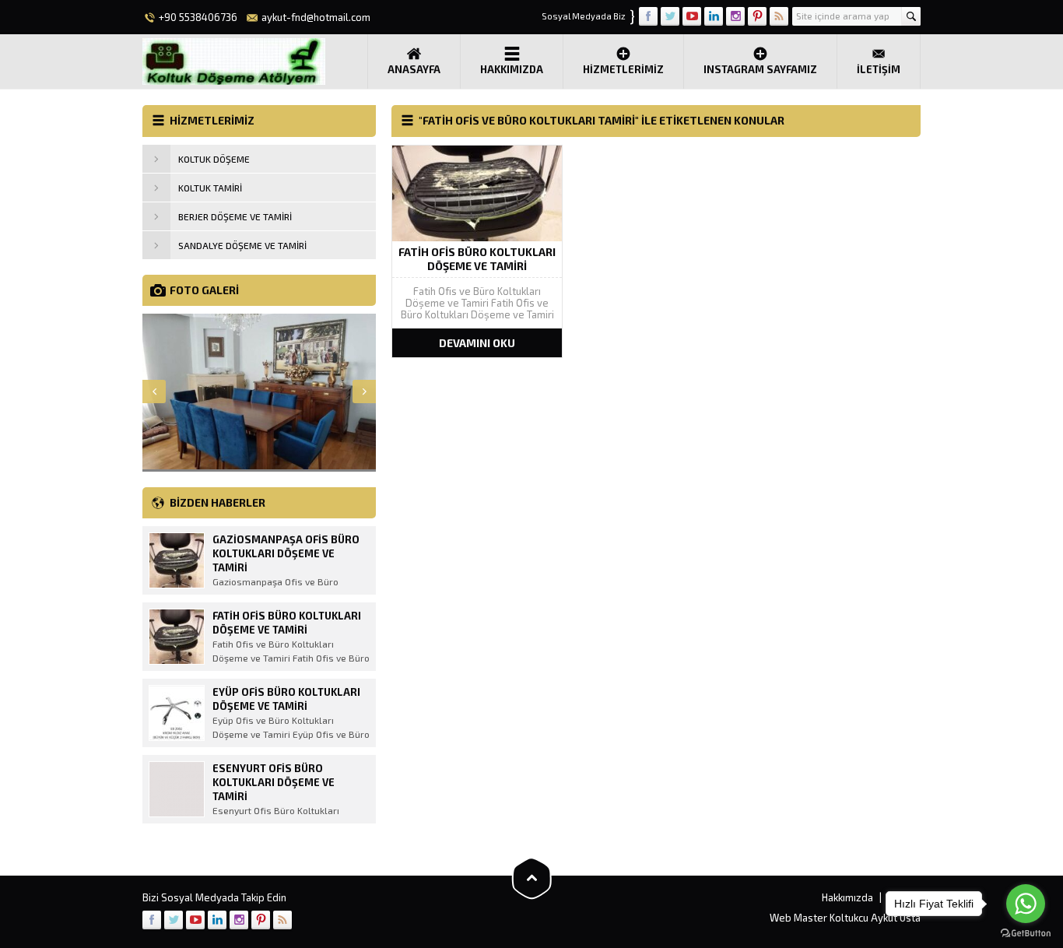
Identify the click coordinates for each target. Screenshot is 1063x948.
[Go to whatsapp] (1025, 903)
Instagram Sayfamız (760, 69)
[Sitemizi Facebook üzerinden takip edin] (648, 16)
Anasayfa (414, 69)
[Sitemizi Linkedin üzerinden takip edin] (713, 16)
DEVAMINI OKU (477, 342)
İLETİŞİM (878, 69)
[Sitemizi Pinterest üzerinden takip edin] (757, 16)
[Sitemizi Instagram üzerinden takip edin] (735, 16)
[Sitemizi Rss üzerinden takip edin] (779, 16)
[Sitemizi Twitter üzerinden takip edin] (670, 16)
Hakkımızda (511, 69)
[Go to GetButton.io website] (1026, 933)
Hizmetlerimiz (623, 69)
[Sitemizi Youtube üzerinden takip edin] (691, 16)
